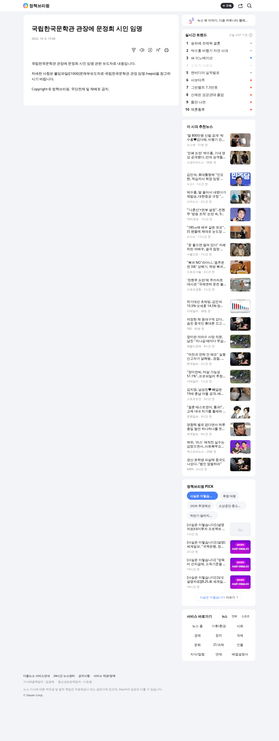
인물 (240, 645)
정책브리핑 (39, 6)
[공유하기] (240, 5)
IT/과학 (218, 645)
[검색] (251, 5)
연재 (218, 654)
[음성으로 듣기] (142, 50)
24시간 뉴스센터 (64, 676)
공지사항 (84, 676)
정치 (218, 635)
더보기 (217, 597)
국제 (240, 635)
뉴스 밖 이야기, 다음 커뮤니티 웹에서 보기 (226, 20)
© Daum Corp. (33, 695)
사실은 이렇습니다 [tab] (202, 496)
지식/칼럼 (197, 654)
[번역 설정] (150, 50)
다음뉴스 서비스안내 (36, 676)
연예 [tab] (234, 616)
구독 (229, 6)
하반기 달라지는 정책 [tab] (204, 515)
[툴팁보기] (250, 35)
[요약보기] (134, 50)
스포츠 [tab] (245, 616)
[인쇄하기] (166, 50)
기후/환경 (219, 626)
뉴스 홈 (197, 626)
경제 (197, 635)
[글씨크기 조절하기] (158, 50)
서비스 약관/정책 (104, 676)
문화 (197, 645)
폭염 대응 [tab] (229, 496)
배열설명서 (240, 654)
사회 (240, 626)
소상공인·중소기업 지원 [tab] (233, 506)
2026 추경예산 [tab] (200, 506)
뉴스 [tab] (224, 616)
